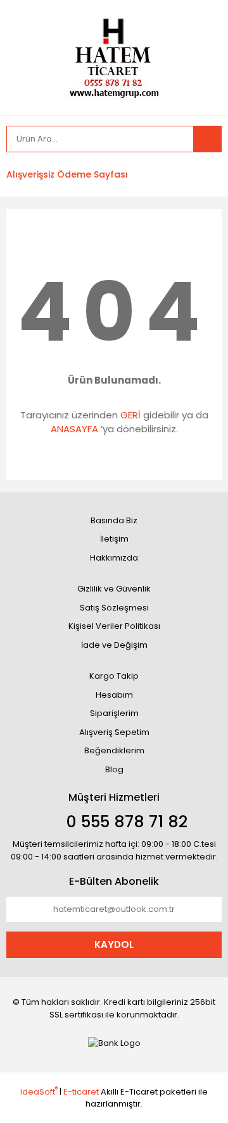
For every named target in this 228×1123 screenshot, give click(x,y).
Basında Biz (114, 520)
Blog (114, 769)
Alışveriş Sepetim (114, 732)
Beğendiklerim (114, 750)
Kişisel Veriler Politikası (114, 626)
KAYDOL (114, 944)
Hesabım (114, 695)
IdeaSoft (39, 1092)
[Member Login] (142, 174)
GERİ (130, 415)
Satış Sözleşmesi (114, 608)
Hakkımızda (114, 558)
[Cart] (203, 174)
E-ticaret (81, 1092)
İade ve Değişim (114, 645)
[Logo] (114, 57)
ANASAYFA (74, 428)
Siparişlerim (114, 713)
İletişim (114, 539)
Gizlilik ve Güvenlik (114, 589)
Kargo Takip (114, 676)
